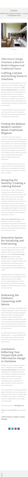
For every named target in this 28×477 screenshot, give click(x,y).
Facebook (9, 417)
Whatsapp (4, 419)
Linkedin (3, 417)
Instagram (16, 417)
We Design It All (19, 405)
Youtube (22, 417)
